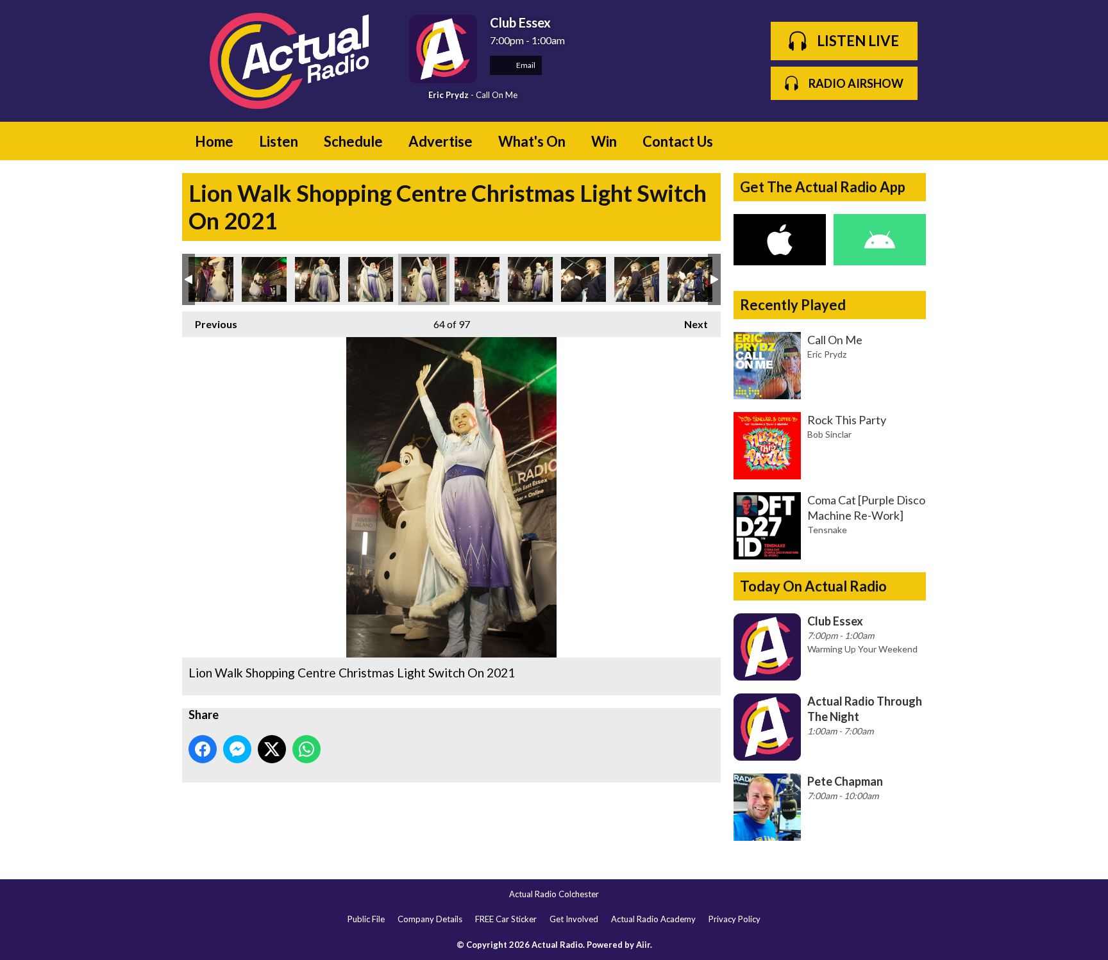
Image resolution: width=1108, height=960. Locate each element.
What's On (532, 141)
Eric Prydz (448, 95)
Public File (366, 919)
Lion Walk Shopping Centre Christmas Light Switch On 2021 (211, 279)
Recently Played (793, 304)
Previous (209, 324)
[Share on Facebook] (203, 749)
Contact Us (677, 141)
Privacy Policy (734, 919)
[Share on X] (272, 749)
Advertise (440, 141)
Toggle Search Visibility (906, 141)
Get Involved (574, 919)
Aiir (643, 944)
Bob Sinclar (829, 434)
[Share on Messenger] (237, 749)
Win (604, 141)
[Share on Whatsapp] (306, 749)
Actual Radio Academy (653, 919)
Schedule (353, 141)
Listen (278, 141)
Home (214, 141)
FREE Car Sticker (506, 919)
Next (689, 324)
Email (525, 65)
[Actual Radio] (289, 61)
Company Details (430, 919)
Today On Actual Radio (813, 586)
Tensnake (827, 529)
